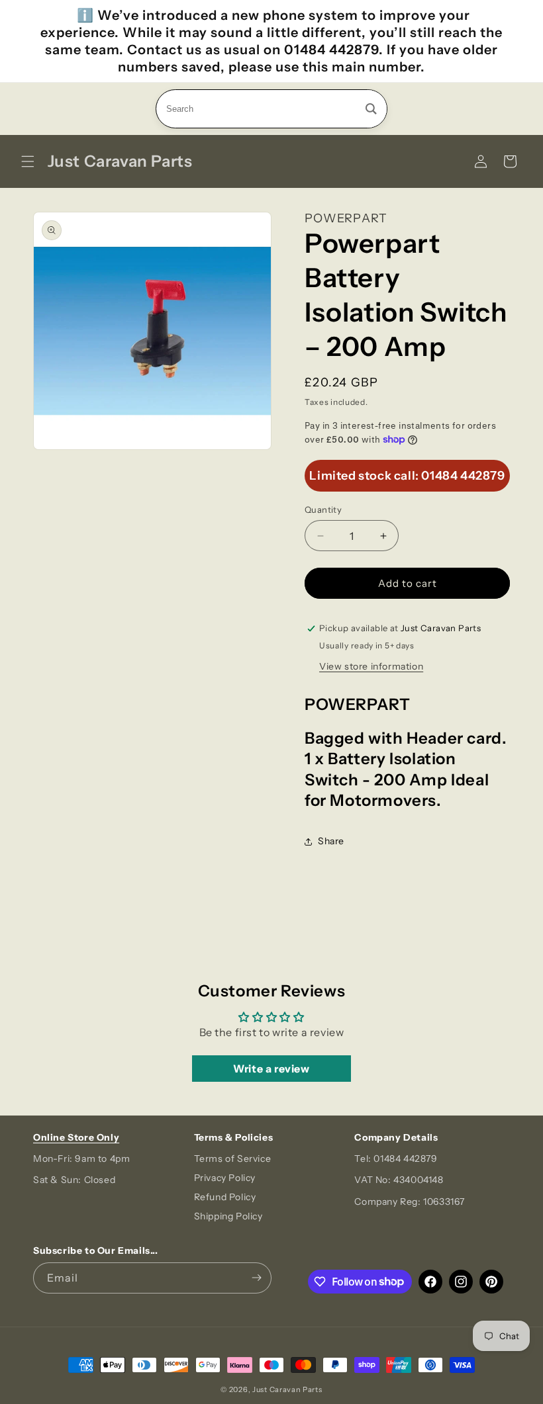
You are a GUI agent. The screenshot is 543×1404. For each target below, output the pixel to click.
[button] (27, 161)
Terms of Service (233, 1158)
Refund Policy (225, 1197)
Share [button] (331, 841)
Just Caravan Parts (287, 1389)
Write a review (271, 1068)
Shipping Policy (228, 1216)
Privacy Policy (225, 1178)
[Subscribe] (256, 1278)
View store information (371, 666)
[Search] (371, 109)
